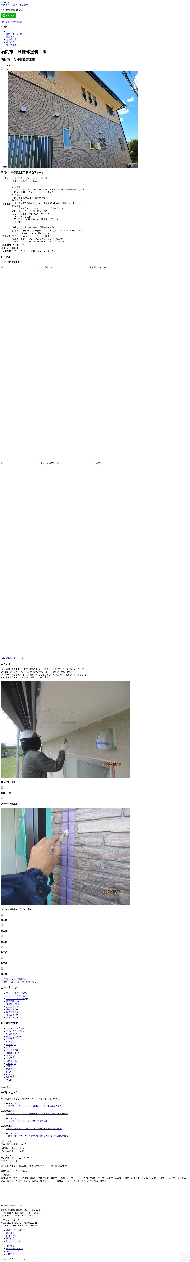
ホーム (9, 31)
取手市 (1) (10, 1042)
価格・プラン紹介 (14, 34)
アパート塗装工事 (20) (16, 993)
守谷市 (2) (10, 1047)
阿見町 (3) (10, 1080)
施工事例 (10, 37)
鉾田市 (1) (10, 1077)
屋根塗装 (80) (12, 1009)
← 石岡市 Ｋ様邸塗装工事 (13, 979)
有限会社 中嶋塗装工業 (11, 22)
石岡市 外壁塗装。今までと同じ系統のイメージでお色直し (34, 1128)
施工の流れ (11, 42)
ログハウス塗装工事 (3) (17, 998)
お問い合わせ (7, 2)
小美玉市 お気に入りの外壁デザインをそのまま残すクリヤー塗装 (37, 1113)
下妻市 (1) (10, 1039)
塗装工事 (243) (12, 1001)
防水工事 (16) (12, 1017)
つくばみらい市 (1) (15, 1031)
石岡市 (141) (11, 1061)
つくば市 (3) (11, 1034)
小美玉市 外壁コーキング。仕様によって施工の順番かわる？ (35, 1106)
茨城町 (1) (10, 1072)
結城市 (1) (10, 1069)
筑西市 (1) (10, 1066)
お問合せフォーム (9, 1161)
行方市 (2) (10, 1074)
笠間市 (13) (11, 1064)
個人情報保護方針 (14, 1249)
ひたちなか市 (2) (13, 1036)
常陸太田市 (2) (12, 1053)
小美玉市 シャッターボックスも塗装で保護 (27, 1121)
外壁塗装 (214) (12, 1004)
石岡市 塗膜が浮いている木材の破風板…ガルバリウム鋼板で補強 (37, 1136)
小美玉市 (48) (12, 1050)
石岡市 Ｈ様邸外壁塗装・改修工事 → (19, 982)
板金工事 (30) (12, 1015)
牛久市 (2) (10, 1058)
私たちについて (13, 45)
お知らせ (14, 1103)
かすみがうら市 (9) (15, 1028)
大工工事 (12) (12, 1007)
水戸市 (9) (10, 1055)
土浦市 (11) (11, 1045)
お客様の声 (11, 39)
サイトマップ (12, 1251)
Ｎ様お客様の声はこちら (12, 658)
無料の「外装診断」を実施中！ (15, 5)
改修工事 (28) (12, 1012)
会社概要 (10, 1246)
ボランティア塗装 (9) (16, 996)
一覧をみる (6, 1141)
